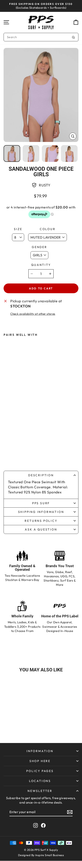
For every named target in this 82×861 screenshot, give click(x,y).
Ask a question (41, 529)
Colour (48, 229)
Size (18, 229)
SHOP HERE (39, 761)
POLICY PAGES (40, 771)
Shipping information (41, 512)
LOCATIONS (40, 781)
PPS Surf (41, 503)
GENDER (39, 247)
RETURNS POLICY (41, 521)
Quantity (41, 265)
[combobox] (41, 37)
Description (41, 475)
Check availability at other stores (32, 314)
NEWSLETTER (40, 791)
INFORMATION (39, 751)
